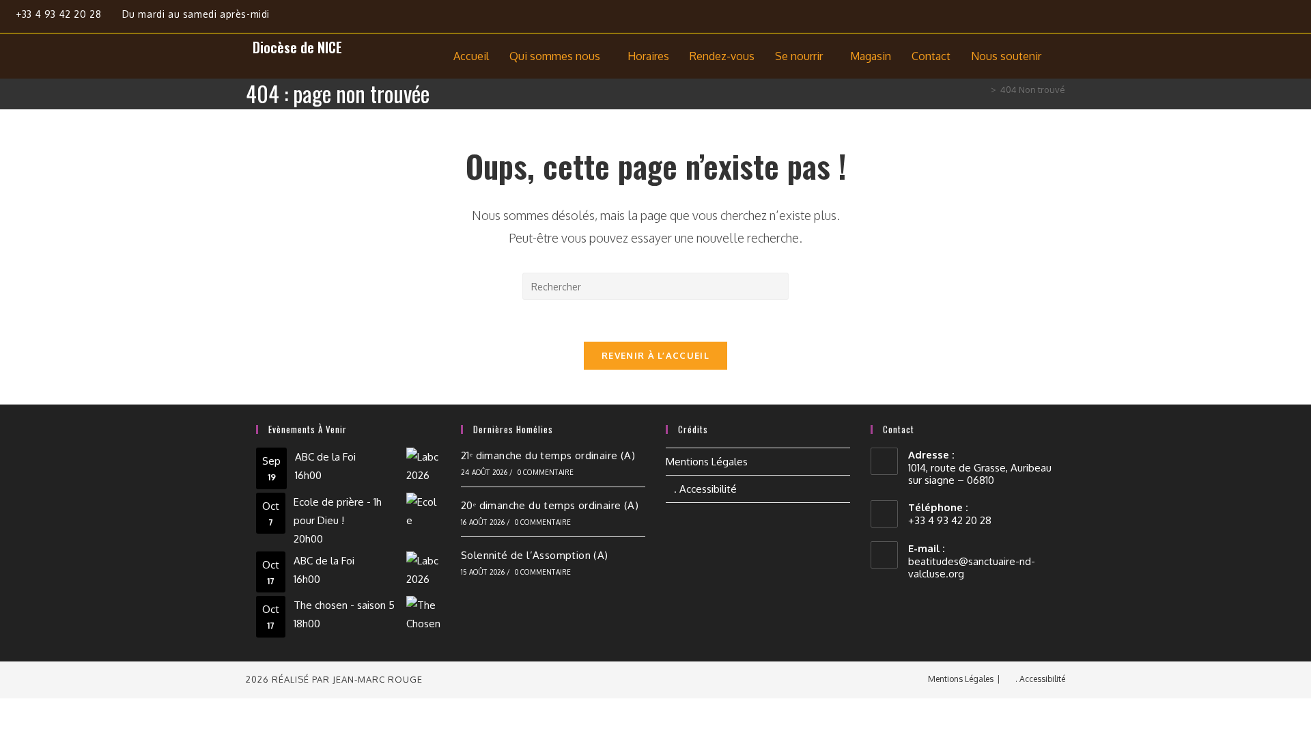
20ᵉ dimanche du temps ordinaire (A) (549, 505)
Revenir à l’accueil (655, 355)
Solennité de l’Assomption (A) (534, 555)
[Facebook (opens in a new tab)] (1245, 19)
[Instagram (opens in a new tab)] (1277, 19)
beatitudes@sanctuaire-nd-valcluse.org (971, 567)
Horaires (648, 56)
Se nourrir (799, 56)
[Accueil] (983, 89)
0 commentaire (546, 472)
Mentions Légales (707, 461)
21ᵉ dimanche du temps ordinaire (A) (548, 455)
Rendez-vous (722, 56)
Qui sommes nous (554, 56)
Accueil (471, 56)
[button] (558, 56)
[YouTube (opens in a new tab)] (1302, 19)
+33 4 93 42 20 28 (60, 14)
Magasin (870, 56)
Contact (931, 56)
